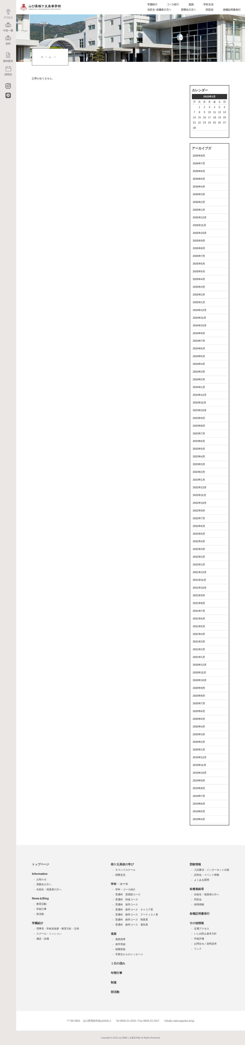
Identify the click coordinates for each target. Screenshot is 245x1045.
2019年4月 (199, 819)
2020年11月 (199, 672)
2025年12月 (199, 217)
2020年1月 (199, 749)
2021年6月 (199, 618)
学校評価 (199, 938)
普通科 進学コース (126, 904)
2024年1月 (199, 387)
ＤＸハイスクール (125, 869)
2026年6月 (199, 171)
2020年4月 (199, 726)
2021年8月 (199, 603)
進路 (191, 4)
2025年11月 (199, 225)
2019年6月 (199, 803)
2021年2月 (199, 649)
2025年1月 (199, 302)
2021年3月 (199, 641)
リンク (198, 948)
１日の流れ (118, 963)
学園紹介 (152, 4)
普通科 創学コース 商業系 (131, 919)
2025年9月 (199, 240)
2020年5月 (199, 718)
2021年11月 (199, 579)
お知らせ (41, 879)
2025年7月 (199, 255)
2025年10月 (199, 232)
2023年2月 (199, 471)
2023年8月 (199, 425)
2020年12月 (199, 664)
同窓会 (209, 9)
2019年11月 (199, 765)
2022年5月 (199, 533)
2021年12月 (199, 572)
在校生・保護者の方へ (159, 9)
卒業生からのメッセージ (129, 954)
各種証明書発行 (232, 9)
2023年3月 (199, 464)
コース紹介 (173, 4)
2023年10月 (199, 410)
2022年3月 (199, 549)
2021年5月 (199, 626)
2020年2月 (199, 741)
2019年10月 (199, 772)
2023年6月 (199, 441)
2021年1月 (199, 657)
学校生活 (208, 4)
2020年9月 (199, 687)
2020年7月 (199, 703)
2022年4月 (199, 541)
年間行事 (116, 972)
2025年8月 (199, 248)
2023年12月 (199, 394)
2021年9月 (199, 595)
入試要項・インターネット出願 (211, 869)
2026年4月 (199, 186)
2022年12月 (199, 487)
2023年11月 (199, 402)
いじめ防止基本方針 (205, 933)
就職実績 (120, 949)
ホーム (47, 57)
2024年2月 (199, 379)
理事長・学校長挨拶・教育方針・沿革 (57, 928)
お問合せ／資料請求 (205, 943)
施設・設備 (42, 938)
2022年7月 (199, 518)
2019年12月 (199, 757)
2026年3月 (199, 194)
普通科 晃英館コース (127, 894)
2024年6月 (199, 348)
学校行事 (41, 909)
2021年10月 (199, 587)
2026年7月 (199, 163)
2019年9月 (199, 780)
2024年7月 (199, 340)
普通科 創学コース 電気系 (131, 924)
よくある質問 (201, 879)
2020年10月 (199, 680)
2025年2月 (199, 294)
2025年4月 (199, 279)
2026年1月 (199, 209)
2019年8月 (199, 788)
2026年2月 (199, 202)
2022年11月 (199, 495)
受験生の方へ (188, 9)
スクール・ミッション (49, 933)
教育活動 (41, 903)
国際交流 (120, 874)
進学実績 (120, 944)
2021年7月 (199, 610)
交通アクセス (201, 928)
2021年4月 (199, 634)
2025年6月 (199, 263)
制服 (114, 982)
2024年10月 (199, 325)
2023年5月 (199, 448)
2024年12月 (199, 310)
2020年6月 (199, 711)
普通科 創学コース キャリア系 (134, 909)
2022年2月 (199, 556)
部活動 (40, 914)
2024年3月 (199, 371)
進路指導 (120, 939)
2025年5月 (199, 271)
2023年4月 (199, 456)
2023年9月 (199, 418)
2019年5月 (199, 811)
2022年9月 (199, 510)
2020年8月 (199, 695)
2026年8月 (199, 155)
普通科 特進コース (126, 899)
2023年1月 (199, 479)
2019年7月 (199, 795)
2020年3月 (199, 734)
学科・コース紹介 (125, 889)
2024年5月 (199, 356)
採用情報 (199, 904)
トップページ (40, 864)
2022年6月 (199, 526)
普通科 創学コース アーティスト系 (136, 914)
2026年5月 (199, 178)
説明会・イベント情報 (206, 874)
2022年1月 (199, 564)
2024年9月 (199, 333)
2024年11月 (199, 317)
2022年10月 (199, 502)
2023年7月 (199, 433)
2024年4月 (199, 363)
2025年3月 (199, 286)
